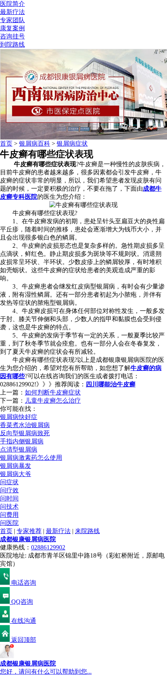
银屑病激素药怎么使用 (31, 457)
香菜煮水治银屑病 (25, 425)
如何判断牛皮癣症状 (53, 392)
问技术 (9, 506)
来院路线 (87, 531)
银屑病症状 (72, 143)
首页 (6, 143)
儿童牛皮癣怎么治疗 (53, 400)
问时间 (9, 498)
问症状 (9, 482)
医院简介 (12, 3)
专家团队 (12, 20)
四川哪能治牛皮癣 (111, 384)
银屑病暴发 (15, 465)
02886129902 (48, 547)
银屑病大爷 (15, 474)
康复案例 (12, 28)
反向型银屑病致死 (25, 433)
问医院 (9, 523)
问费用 (9, 514)
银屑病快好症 (18, 417)
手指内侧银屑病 (21, 441)
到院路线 (12, 44)
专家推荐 (29, 531)
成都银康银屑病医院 (28, 539)
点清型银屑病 (18, 449)
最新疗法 (12, 12)
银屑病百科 (34, 143)
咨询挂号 (12, 36)
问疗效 (9, 490)
